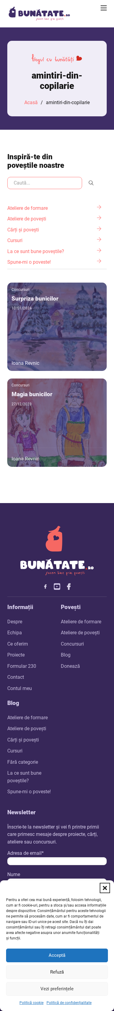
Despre (14, 622)
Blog (66, 655)
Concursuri (20, 289)
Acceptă (57, 955)
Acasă (31, 102)
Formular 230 (21, 666)
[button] (105, 888)
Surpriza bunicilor (35, 298)
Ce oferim (17, 644)
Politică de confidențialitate (69, 1003)
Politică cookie (31, 1003)
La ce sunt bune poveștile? (24, 776)
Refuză (57, 972)
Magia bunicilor (32, 394)
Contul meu (19, 688)
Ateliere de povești (80, 633)
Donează (70, 666)
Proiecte (16, 655)
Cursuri (14, 751)
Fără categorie (22, 762)
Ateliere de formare (81, 622)
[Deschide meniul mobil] (104, 7)
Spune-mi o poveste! (29, 791)
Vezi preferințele (57, 989)
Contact (15, 677)
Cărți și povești (23, 740)
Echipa (14, 633)
